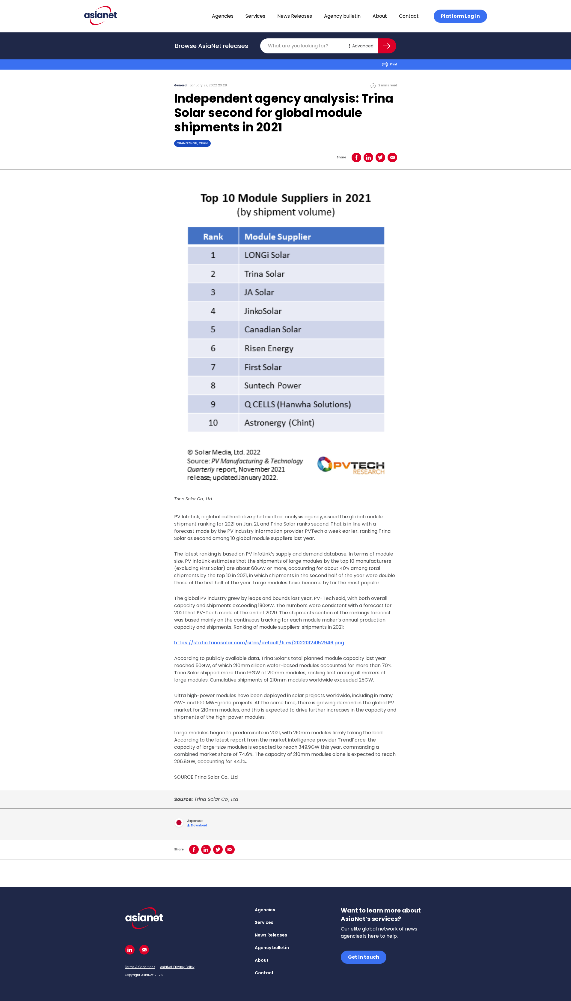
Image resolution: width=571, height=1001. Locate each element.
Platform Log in (460, 16)
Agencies (222, 16)
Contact (409, 16)
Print (393, 64)
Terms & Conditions (140, 967)
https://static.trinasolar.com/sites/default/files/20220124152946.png (259, 642)
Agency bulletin (342, 16)
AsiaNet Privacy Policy (177, 967)
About (380, 16)
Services (255, 16)
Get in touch (363, 957)
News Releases (294, 16)
